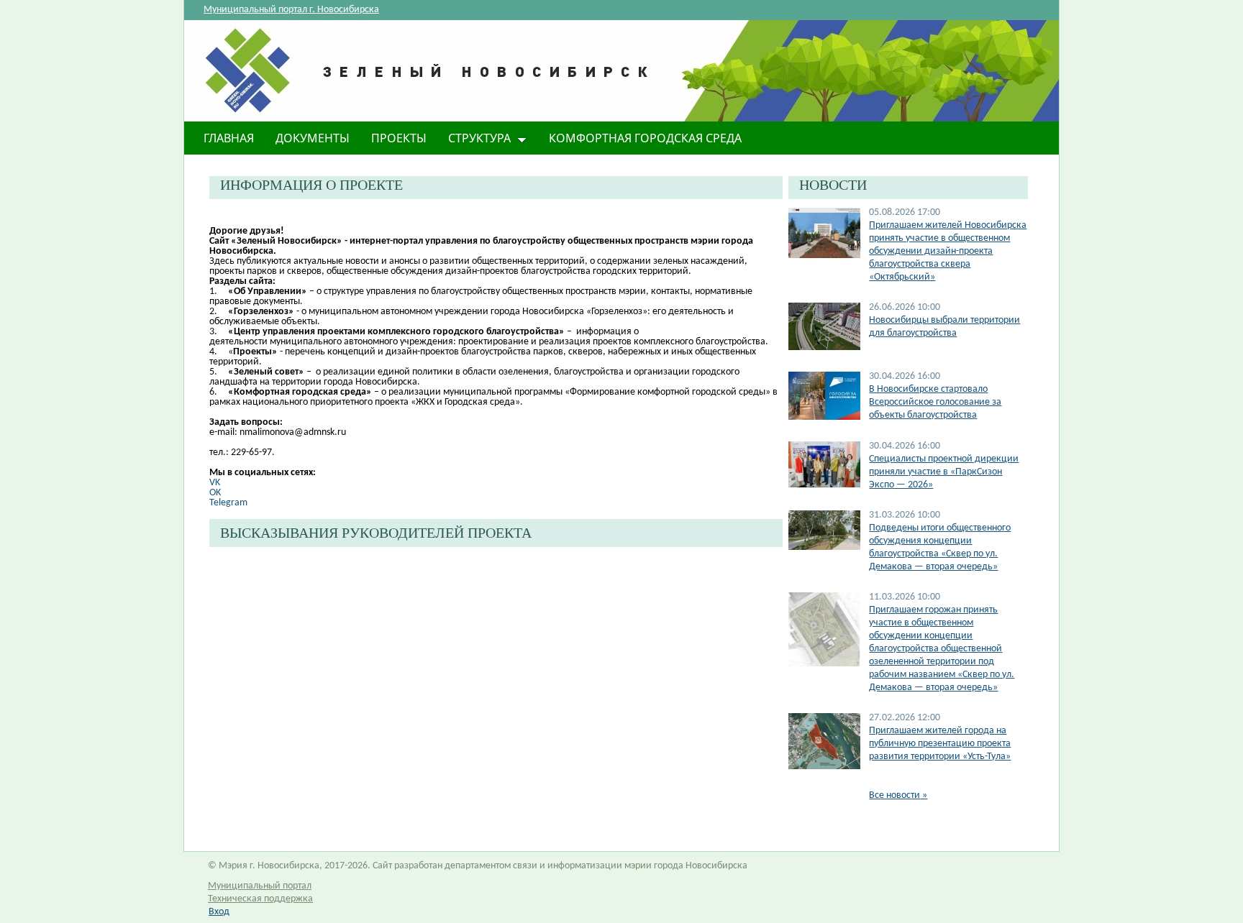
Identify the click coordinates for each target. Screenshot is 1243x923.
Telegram (228, 502)
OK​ (215, 492)
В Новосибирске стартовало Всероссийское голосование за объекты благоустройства (935, 402)
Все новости (898, 795)
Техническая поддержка (260, 899)
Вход (219, 911)
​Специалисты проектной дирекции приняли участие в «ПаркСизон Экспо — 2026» (944, 472)
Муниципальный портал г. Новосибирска (291, 9)
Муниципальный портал (259, 886)
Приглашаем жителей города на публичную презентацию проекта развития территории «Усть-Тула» (940, 743)
